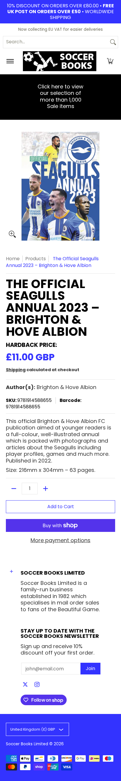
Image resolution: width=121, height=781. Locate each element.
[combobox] (55, 42)
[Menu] (10, 61)
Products (35, 258)
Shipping (16, 370)
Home (13, 258)
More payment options (60, 540)
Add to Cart (60, 506)
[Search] (113, 42)
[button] (110, 61)
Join (90, 668)
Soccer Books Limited (27, 744)
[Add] (45, 488)
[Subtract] (14, 488)
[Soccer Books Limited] (59, 61)
